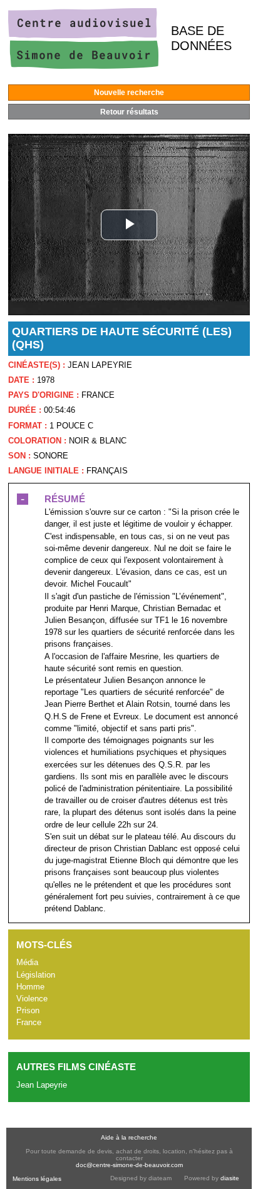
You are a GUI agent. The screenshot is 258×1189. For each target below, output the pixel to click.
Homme (30, 986)
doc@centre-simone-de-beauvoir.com (129, 1164)
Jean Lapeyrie (41, 1085)
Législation (35, 974)
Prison (27, 1010)
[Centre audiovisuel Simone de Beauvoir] (83, 66)
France (28, 1022)
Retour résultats (129, 112)
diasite (229, 1178)
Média (27, 962)
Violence (32, 998)
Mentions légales (37, 1178)
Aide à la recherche (129, 1137)
